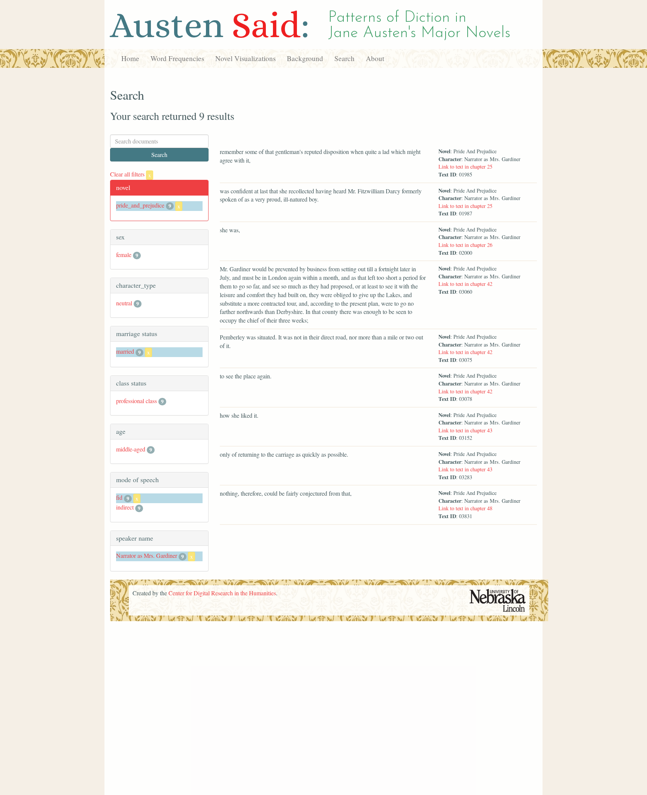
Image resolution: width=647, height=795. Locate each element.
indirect (125, 507)
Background (305, 58)
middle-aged (130, 449)
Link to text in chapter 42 (465, 283)
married (125, 351)
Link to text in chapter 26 (465, 244)
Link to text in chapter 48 (465, 508)
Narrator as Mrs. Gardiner (146, 555)
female (123, 255)
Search (344, 58)
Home (130, 58)
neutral (124, 303)
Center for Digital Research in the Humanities (222, 593)
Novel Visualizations (245, 58)
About (375, 58)
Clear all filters (130, 174)
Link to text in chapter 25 (465, 166)
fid (119, 497)
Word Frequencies (177, 58)
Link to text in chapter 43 (465, 430)
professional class (136, 401)
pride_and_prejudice (140, 205)
